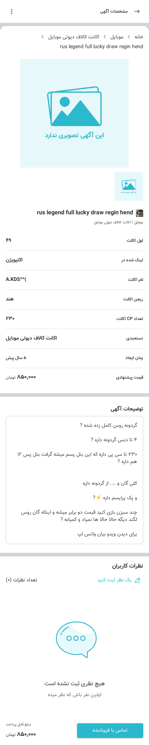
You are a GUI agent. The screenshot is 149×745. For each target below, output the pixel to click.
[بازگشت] (137, 11)
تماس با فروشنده (110, 731)
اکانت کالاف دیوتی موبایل (73, 37)
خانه (139, 37)
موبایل (116, 37)
